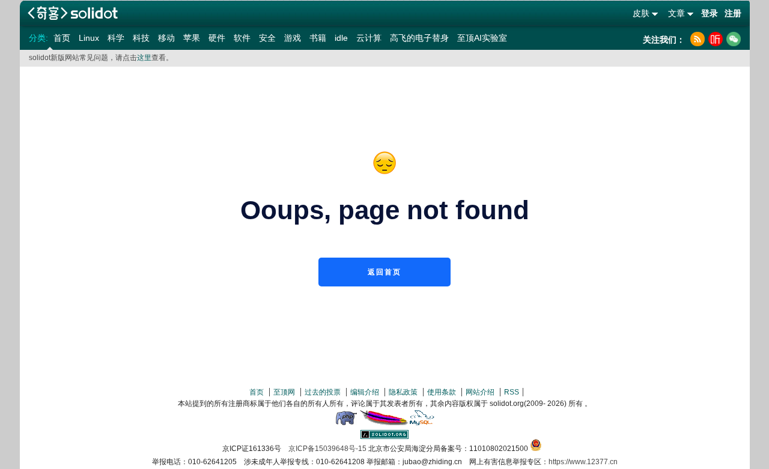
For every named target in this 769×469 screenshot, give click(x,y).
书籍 (317, 38)
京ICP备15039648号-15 (327, 448)
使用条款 (441, 392)
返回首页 (384, 272)
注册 (733, 13)
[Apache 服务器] (384, 423)
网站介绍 (480, 392)
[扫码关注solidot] (733, 39)
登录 (709, 13)
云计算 (368, 38)
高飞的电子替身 (419, 38)
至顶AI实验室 (482, 38)
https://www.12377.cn (583, 462)
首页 (61, 38)
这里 (144, 57)
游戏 (292, 38)
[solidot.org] (384, 436)
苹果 (191, 38)
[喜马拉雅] (715, 39)
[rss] (697, 39)
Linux (89, 38)
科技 (141, 38)
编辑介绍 (364, 392)
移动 (166, 38)
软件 (242, 38)
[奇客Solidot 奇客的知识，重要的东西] (73, 13)
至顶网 (284, 392)
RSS (511, 392)
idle (341, 38)
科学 (116, 38)
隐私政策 (403, 392)
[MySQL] (422, 423)
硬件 (216, 38)
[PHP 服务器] (346, 423)
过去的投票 (323, 392)
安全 (267, 38)
